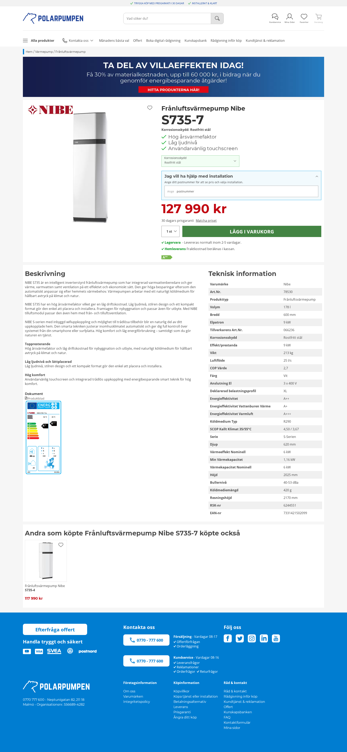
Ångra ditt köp (185, 717)
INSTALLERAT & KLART (204, 3)
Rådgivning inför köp (240, 696)
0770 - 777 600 (150, 640)
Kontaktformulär (237, 723)
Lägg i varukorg (252, 231)
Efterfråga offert (55, 629)
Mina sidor (232, 728)
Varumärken (133, 696)
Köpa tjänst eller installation (196, 696)
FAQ (227, 717)
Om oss (129, 691)
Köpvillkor (181, 691)
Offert (228, 707)
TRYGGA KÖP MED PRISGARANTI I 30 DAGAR (159, 3)
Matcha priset (206, 220)
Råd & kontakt (235, 691)
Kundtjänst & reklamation (244, 702)
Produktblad (36, 398)
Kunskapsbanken (238, 712)
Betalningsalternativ (190, 702)
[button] (91, 168)
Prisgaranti (182, 712)
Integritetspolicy (136, 702)
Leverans (181, 707)
